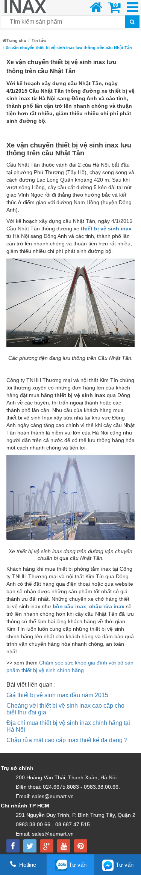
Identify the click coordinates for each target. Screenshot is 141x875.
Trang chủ (16, 40)
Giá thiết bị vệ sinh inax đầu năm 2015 (57, 695)
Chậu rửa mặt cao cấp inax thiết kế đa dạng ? (66, 740)
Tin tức (39, 40)
